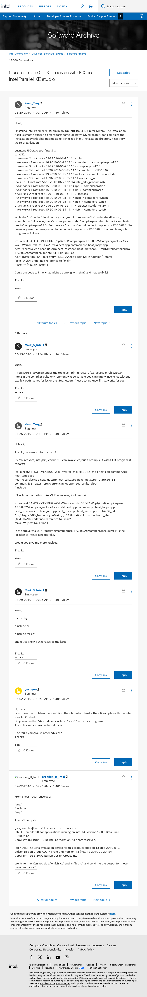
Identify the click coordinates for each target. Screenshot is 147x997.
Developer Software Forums (47, 53)
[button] (131, 104)
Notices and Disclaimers (115, 977)
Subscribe (123, 72)
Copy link (101, 410)
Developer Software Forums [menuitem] (63, 16)
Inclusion (69, 949)
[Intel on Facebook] (31, 958)
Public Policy (86, 949)
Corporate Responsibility (45, 949)
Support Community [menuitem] (14, 16)
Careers (112, 945)
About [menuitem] (37, 16)
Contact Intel (65, 945)
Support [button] (45, 6)
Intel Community (18, 53)
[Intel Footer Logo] (13, 966)
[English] (90, 6)
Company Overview (42, 945)
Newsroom (83, 945)
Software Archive (76, 53)
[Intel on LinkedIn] (49, 958)
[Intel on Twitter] (40, 958)
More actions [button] (120, 83)
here (112, 913)
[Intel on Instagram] (66, 958)
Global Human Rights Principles (55, 983)
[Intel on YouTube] (58, 958)
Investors (98, 945)
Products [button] (25, 6)
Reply (123, 309)
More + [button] (62, 6)
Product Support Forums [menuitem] (101, 16)
